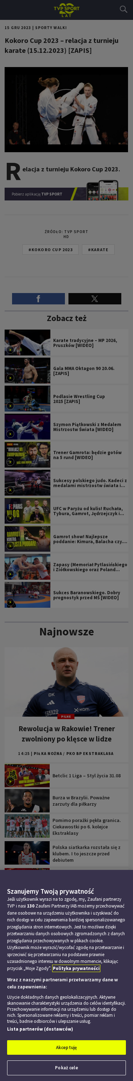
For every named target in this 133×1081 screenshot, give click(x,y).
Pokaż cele (66, 1068)
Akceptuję (66, 1047)
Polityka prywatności (76, 968)
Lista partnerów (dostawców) (40, 1029)
